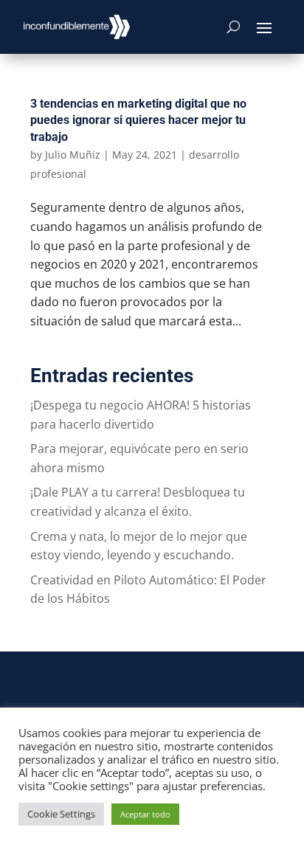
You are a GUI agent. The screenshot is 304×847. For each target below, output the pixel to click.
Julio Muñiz (72, 155)
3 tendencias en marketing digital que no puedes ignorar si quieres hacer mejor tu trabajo (138, 120)
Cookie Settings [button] (61, 813)
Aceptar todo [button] (145, 814)
